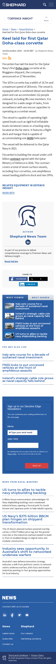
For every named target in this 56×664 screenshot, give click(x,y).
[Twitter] (19, 615)
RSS (4, 58)
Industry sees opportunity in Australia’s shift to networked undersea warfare (26, 552)
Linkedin (30, 284)
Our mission (27, 633)
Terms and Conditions (18, 655)
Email (12, 426)
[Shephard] (14, 4)
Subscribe (7, 638)
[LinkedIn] (4, 615)
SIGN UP (37, 466)
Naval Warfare (26, 29)
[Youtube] (27, 615)
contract (15, 159)
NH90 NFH (8, 192)
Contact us (7, 644)
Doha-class (22, 68)
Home (5, 29)
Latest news (8, 633)
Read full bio (11, 261)
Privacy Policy (12, 454)
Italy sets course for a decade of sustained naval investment (25, 356)
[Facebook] (12, 615)
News (14, 29)
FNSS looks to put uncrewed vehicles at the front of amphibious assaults (23, 367)
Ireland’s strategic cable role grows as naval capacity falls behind (27, 379)
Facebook (21, 279)
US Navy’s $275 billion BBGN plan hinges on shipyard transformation (25, 519)
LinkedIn (28, 242)
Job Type (13, 439)
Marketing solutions (31, 638)
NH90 (30, 138)
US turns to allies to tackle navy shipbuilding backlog (24, 491)
